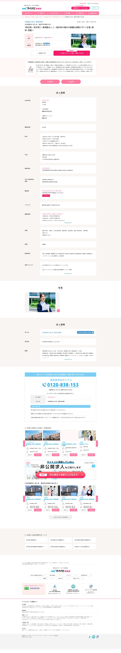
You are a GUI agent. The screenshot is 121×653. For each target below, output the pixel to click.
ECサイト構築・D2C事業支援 (59, 618)
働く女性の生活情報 (79, 616)
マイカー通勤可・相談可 (56, 190)
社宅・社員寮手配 (56, 630)
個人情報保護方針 (55, 635)
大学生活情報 (71, 616)
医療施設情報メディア (85, 618)
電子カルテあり (46, 100)
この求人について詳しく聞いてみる (71, 52)
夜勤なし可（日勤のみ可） (57, 214)
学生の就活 (24, 605)
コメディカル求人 (32, 625)
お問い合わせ (60, 578)
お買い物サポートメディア (28, 619)
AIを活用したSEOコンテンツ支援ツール (53, 619)
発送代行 (41, 630)
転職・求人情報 (54, 605)
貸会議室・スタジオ (48, 630)
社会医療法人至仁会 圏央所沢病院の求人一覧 (53, 17)
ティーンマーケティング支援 (62, 616)
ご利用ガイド (42, 13)
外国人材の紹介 (76, 625)
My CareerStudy (70, 618)
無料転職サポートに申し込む (80, 8)
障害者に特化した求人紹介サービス (29, 607)
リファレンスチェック (65, 630)
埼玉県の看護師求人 (31, 540)
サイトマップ (68, 575)
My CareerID (76, 618)
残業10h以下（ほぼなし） (47, 214)
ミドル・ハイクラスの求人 (69, 605)
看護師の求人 (25, 625)
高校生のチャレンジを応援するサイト (48, 616)
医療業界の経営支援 (68, 625)
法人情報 (71, 81)
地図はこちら (46, 43)
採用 (45, 635)
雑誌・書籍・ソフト (88, 616)
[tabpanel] (83, 43)
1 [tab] (83, 46)
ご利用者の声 (81, 13)
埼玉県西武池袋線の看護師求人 (83, 540)
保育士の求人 (48, 625)
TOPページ (29, 13)
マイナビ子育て (49, 618)
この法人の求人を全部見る (60, 517)
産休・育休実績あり (46, 168)
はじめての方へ (55, 13)
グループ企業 (49, 635)
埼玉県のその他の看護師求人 (82, 546)
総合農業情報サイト (41, 618)
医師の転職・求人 (40, 625)
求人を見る (38, 454)
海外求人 (60, 605)
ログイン (94, 7)
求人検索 (68, 13)
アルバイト (77, 605)
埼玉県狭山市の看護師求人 (57, 540)
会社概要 (29, 635)
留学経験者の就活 (31, 605)
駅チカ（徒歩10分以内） (47, 190)
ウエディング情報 (26, 618)
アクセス (33, 635)
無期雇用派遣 (54, 625)
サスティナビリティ (40, 635)
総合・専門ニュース (35, 616)
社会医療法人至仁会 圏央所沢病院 (34, 22)
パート (82, 605)
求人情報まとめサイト (26, 616)
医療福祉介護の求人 (57, 607)
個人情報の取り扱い (84, 575)
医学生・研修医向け (46, 605)
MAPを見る (45, 195)
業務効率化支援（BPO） (33, 630)
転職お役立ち (94, 13)
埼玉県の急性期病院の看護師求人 (35, 546)
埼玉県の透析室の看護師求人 (58, 546)
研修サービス (24, 630)
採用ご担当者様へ (83, 3)
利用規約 (44, 578)
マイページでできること (94, 3)
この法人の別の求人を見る (84, 332)
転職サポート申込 (76, 578)
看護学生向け (38, 605)
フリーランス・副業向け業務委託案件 (45, 607)
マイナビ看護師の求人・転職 (27, 17)
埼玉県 (36, 17)
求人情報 (50, 81)
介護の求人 (61, 625)
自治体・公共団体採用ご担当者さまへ (37, 575)
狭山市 (40, 17)
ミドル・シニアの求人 (89, 605)
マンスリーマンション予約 (39, 619)
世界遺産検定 (33, 618)
